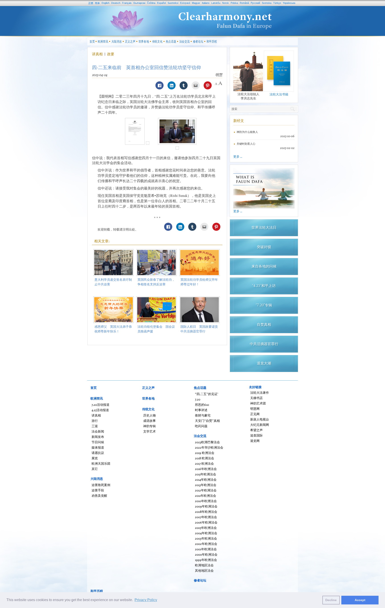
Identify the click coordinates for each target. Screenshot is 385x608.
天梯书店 (256, 398)
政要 (110, 54)
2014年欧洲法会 (206, 479)
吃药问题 (201, 426)
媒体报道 (98, 447)
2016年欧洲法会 (206, 469)
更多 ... (237, 156)
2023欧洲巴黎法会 (207, 442)
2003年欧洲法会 (206, 538)
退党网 (255, 441)
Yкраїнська (289, 3)
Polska (234, 3)
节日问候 (98, 442)
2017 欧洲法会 (204, 463)
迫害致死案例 (101, 485)
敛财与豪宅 (203, 415)
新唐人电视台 (259, 419)
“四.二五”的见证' (206, 394)
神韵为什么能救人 (247, 132)
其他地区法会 (204, 570)
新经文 (238, 120)
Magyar (196, 3)
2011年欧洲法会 (205, 495)
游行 (95, 421)
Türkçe (277, 3)
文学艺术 (149, 431)
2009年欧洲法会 (206, 506)
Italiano (205, 3)
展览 (95, 458)
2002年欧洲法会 (206, 544)
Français (127, 3)
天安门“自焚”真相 (207, 421)
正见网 (255, 414)
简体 (97, 3)
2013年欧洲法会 (205, 485)
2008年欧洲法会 (206, 511)
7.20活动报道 (100, 404)
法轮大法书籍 (279, 94)
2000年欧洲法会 (206, 554)
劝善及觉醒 (99, 495)
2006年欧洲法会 (206, 522)
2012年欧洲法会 (206, 490)
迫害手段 (98, 490)
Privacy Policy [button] (146, 600)
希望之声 (256, 430)
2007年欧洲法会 (206, 517)
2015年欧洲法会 (205, 474)
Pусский (255, 3)
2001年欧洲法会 (206, 549)
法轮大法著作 (259, 392)
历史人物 (149, 415)
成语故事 (149, 421)
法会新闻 (98, 431)
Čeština (151, 3)
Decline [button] (331, 600)
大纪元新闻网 (259, 425)
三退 (95, 426)
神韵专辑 (149, 426)
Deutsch (115, 3)
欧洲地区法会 (204, 565)
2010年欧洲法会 (206, 501)
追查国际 (256, 435)
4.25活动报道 (100, 410)
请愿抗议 (98, 453)
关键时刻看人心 (246, 143)
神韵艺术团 (258, 403)
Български (139, 3)
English (105, 3)
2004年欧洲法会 (206, 533)
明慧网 (255, 408)
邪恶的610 (202, 404)
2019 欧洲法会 (204, 453)
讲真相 (98, 54)
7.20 (197, 399)
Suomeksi (173, 3)
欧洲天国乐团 (101, 463)
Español (161, 3)
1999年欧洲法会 (206, 560)
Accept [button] (360, 600)
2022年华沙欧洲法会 (209, 447)
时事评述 (201, 410)
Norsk (225, 3)
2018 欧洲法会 (204, 458)
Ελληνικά (185, 3)
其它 (95, 469)
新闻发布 (98, 437)
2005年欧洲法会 (206, 528)
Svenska (266, 3)
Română (244, 3)
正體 (90, 3)
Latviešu (215, 3)
